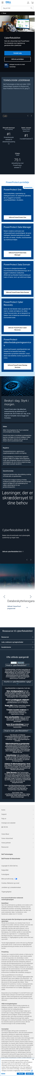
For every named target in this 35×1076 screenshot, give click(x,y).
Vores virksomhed (7, 838)
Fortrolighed (5, 874)
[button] (28, 2)
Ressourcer (4, 847)
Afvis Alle (20, 1073)
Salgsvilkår (4, 870)
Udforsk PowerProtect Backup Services (17, 366)
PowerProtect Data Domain (17, 264)
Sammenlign (13, 66)
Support (3, 814)
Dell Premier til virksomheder (10, 858)
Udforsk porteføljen (17, 59)
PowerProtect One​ (12, 189)
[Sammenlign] (6, 65)
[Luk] (32, 1058)
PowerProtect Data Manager (17, 227)
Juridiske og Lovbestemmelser (11, 887)
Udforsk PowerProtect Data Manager (17, 254)
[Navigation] (2, 2)
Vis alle (13, 663)
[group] (17, 95)
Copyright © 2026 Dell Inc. (9, 866)
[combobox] (17, 8)
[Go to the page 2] (17, 116)
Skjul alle (21, 663)
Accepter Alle (28, 1073)
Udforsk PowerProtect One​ (17, 217)
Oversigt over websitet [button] (8, 823)
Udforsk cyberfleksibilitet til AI (12, 551)
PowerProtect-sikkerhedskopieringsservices (17, 342)
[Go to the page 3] (21, 116)
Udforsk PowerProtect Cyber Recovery (17, 329)
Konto (3, 810)
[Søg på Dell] (31, 8)
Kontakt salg (18, 53)
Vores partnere (6, 843)
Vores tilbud (5, 834)
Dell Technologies (7, 854)
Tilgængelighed (6, 892)
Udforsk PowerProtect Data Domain (17, 292)
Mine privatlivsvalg (7, 879)
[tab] (17, 637)
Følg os (3, 818)
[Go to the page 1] (13, 116)
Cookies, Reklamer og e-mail (10, 883)
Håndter (3, 1073)
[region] (17, 730)
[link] (9, 143)
